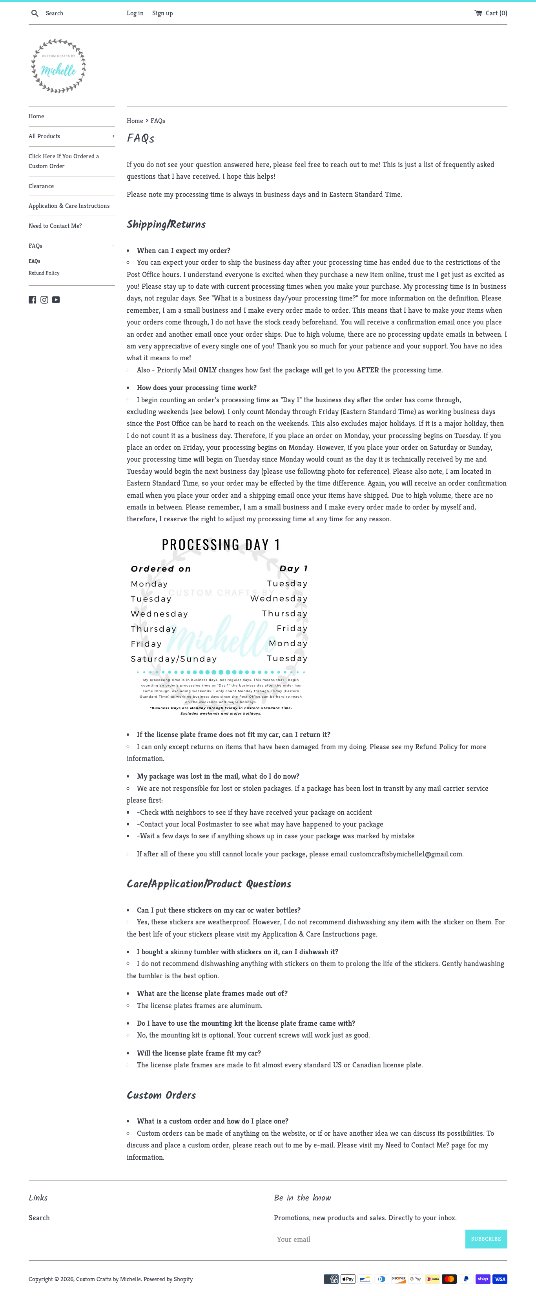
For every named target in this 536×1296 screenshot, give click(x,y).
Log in (135, 13)
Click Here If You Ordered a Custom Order (64, 161)
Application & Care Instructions (69, 206)
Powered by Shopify (168, 1279)
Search (39, 1217)
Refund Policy (44, 272)
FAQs (71, 246)
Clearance (41, 186)
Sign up (162, 13)
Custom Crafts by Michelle (108, 1279)
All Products (72, 136)
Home (36, 116)
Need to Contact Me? (55, 226)
